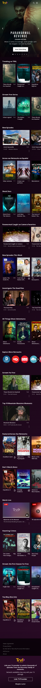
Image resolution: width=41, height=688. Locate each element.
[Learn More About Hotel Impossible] (29, 151)
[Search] (32, 3)
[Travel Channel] (5, 3)
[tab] (15, 54)
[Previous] (3, 28)
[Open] (36, 3)
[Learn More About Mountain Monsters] (29, 426)
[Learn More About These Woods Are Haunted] (29, 396)
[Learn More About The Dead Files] (29, 311)
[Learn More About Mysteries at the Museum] (29, 523)
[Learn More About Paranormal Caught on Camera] (29, 248)
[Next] (38, 28)
